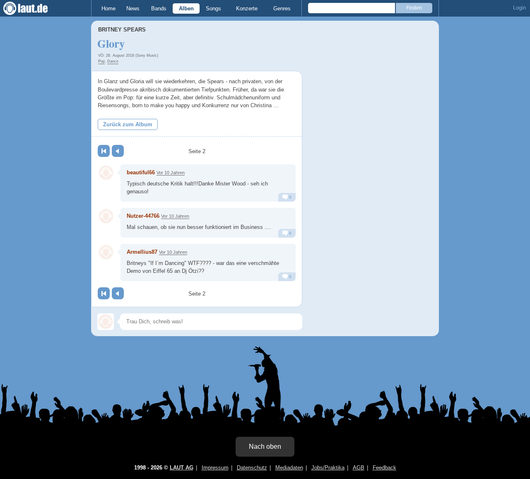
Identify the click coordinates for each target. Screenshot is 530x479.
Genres (282, 8)
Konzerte (247, 8)
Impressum (215, 468)
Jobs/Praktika (327, 468)
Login (519, 8)
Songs (213, 8)
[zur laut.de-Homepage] (33, 8)
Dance (112, 61)
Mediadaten (289, 468)
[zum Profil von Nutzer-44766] (106, 216)
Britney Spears (122, 29)
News (133, 8)
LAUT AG (181, 468)
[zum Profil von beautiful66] (106, 172)
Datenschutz (252, 468)
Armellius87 (142, 252)
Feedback (384, 468)
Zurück (118, 151)
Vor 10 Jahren (171, 172)
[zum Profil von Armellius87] (106, 252)
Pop (101, 61)
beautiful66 (141, 172)
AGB (358, 468)
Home (108, 8)
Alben (186, 8)
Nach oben (265, 446)
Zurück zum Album (127, 124)
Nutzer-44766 (143, 216)
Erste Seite (104, 151)
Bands (158, 8)
